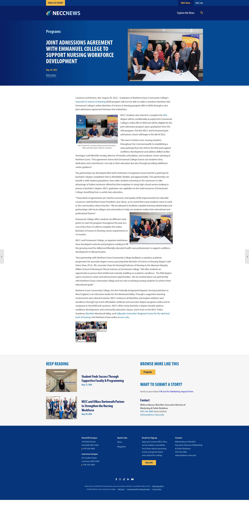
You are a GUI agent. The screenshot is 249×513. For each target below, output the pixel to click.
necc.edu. (125, 317)
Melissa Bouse (51, 75)
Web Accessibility (158, 486)
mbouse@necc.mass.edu (152, 414)
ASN (165, 115)
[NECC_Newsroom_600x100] (63, 13)
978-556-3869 (146, 411)
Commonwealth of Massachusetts (138, 489)
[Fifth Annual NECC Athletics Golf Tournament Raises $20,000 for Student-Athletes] (247, 256)
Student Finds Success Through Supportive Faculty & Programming (103, 378)
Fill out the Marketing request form (176, 391)
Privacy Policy (157, 489)
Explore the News (185, 13)
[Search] (201, 13)
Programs (148, 371)
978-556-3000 (89, 448)
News (119, 442)
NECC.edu (199, 2)
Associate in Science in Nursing (90, 101)
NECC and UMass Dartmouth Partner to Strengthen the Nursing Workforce (103, 405)
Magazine (121, 446)
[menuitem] (201, 13)
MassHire (89, 313)
